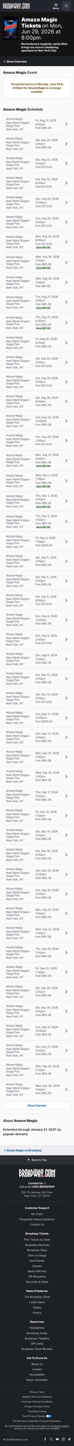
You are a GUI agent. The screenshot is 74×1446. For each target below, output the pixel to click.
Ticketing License (37, 1411)
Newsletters (37, 1327)
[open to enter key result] (66, 5)
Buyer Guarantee (37, 1379)
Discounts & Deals (37, 1281)
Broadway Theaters (37, 1338)
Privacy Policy (37, 1392)
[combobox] (65, 5)
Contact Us (35, 1183)
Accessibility (37, 1374)
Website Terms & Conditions (37, 1396)
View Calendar (37, 1105)
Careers (37, 1369)
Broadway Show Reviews (37, 1348)
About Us (37, 1364)
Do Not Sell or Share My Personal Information (37, 1421)
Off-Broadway (37, 1276)
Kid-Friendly (37, 1260)
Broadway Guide (37, 1333)
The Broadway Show (37, 1296)
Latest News (37, 1302)
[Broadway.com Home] (16, 6)
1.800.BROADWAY (43, 1186)
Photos (37, 1312)
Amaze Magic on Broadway (24, 1150)
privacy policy (61, 1426)
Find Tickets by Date (37, 1239)
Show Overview (16, 61)
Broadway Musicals (37, 1245)
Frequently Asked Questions (37, 1219)
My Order (37, 1214)
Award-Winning (37, 1271)
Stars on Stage (37, 1255)
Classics (37, 1266)
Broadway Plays (37, 1250)
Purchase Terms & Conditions (37, 1401)
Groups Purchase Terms (37, 1406)
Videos (37, 1307)
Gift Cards (37, 1343)
